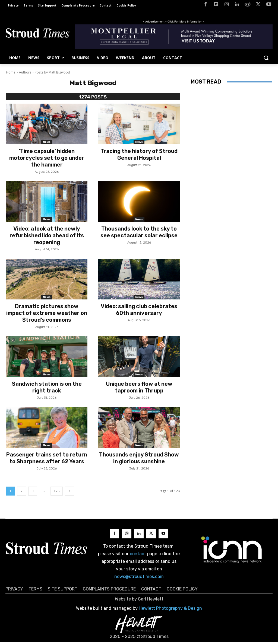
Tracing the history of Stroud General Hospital (139, 154)
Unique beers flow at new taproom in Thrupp (139, 387)
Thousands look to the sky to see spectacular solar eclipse (139, 232)
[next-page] (69, 491)
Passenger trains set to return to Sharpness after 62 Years (46, 458)
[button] (266, 57)
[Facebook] (205, 5)
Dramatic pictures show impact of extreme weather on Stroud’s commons (46, 313)
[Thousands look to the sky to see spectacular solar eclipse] (139, 201)
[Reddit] (248, 5)
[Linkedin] (237, 5)
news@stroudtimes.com (139, 576)
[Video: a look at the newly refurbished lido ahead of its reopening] (46, 201)
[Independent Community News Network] (232, 549)
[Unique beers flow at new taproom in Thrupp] (139, 356)
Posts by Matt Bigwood (52, 72)
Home (10, 72)
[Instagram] (226, 5)
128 (56, 491)
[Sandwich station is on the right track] (46, 356)
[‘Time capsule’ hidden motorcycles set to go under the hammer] (46, 124)
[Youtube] (269, 5)
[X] (258, 5)
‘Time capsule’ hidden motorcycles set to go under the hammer (46, 158)
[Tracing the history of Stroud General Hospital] (139, 124)
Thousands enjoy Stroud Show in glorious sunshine (139, 458)
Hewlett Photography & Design (170, 608)
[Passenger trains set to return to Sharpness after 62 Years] (46, 427)
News (46, 141)
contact (138, 553)
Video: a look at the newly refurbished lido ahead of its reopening (47, 235)
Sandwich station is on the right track (47, 387)
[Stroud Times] (37, 33)
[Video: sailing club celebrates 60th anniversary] (139, 279)
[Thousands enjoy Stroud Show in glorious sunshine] (139, 427)
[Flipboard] (216, 5)
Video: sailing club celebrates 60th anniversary (139, 309)
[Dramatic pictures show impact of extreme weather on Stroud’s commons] (46, 279)
